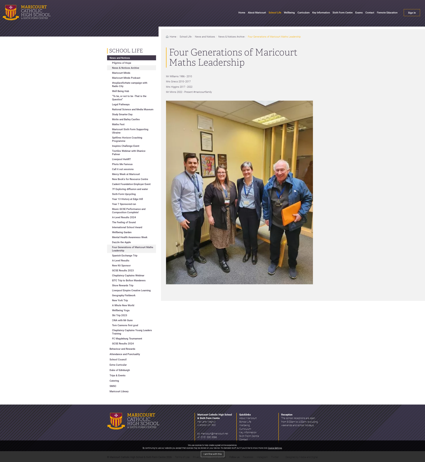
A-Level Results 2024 (124, 217)
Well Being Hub (120, 91)
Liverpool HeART (121, 159)
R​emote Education (387, 12)
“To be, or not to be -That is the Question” (129, 97)
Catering (114, 380)
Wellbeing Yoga (120, 310)
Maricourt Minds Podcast (126, 77)
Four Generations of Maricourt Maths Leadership (132, 248)
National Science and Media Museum (132, 109)
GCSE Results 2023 (123, 270)
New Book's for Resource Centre (130, 179)
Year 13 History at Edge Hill (127, 199)
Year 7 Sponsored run (124, 204)
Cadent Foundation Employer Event (131, 184)
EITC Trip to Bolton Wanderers (129, 280)
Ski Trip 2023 (119, 315)
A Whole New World (123, 305)
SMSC (113, 386)
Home (241, 12)
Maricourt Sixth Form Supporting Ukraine (130, 131)
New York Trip (120, 300)
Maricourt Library (119, 391)
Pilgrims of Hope (121, 62)
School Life (275, 12)
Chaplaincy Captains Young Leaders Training (132, 331)
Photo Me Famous (122, 164)
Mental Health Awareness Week (129, 237)
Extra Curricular (118, 364)
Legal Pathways (121, 104)
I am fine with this (213, 454)
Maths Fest (118, 124)
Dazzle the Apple (121, 242)
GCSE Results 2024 (123, 343)
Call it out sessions (123, 169)
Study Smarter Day (122, 114)
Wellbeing (289, 12)
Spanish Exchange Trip (124, 255)
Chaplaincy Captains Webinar (128, 275)
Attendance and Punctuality (125, 354)
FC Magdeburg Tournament (127, 338)
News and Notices (205, 36)
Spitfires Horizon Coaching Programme (127, 139)
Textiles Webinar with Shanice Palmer (128, 152)
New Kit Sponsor (121, 265)
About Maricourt (257, 12)
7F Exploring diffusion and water (130, 189)
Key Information (321, 12)
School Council (118, 359)
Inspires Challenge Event (125, 145)
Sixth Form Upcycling (124, 194)
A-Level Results (120, 260)
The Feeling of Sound (124, 222)
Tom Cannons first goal (125, 325)
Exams (359, 12)
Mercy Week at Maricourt (126, 174)
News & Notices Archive (231, 36)
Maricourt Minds (121, 72)
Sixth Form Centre (343, 12)
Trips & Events (118, 375)
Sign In (412, 12)
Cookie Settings (275, 448)
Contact (369, 12)
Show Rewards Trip (122, 285)
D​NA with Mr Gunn (122, 320)
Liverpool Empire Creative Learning (131, 290)
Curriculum (304, 12)
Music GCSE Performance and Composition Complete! (128, 210)
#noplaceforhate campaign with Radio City (129, 84)
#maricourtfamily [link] (202, 91)
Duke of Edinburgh (120, 370)
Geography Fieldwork (123, 295)
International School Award (127, 227)
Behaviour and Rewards (122, 348)
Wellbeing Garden (121, 232)
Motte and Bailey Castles (126, 119)
